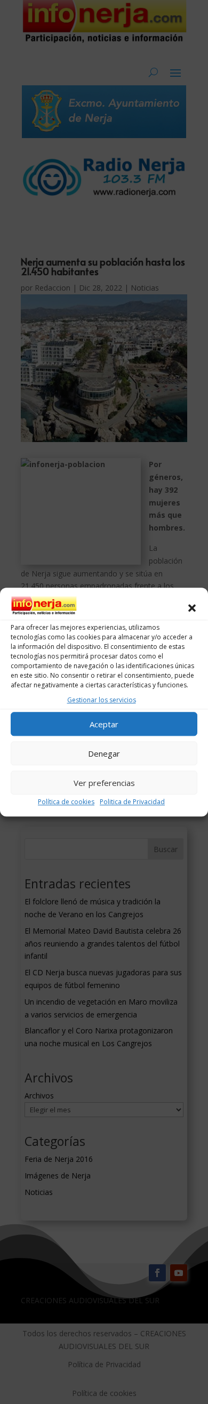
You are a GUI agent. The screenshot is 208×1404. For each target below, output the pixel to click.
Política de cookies (66, 801)
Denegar (104, 753)
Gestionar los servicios (101, 700)
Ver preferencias (104, 782)
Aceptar (104, 724)
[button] (192, 608)
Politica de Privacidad (132, 801)
